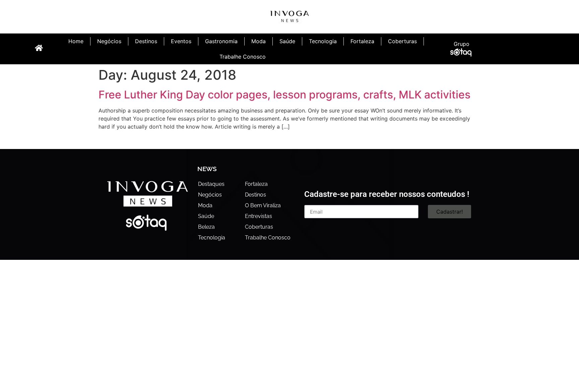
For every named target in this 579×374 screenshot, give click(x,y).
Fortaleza (362, 41)
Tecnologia (323, 41)
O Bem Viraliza (263, 205)
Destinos (146, 41)
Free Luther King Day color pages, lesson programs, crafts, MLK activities (284, 94)
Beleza (206, 227)
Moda (258, 41)
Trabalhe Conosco (242, 56)
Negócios (109, 41)
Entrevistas (258, 216)
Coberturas (402, 41)
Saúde (287, 41)
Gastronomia (221, 41)
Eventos (181, 41)
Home (75, 41)
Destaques (211, 184)
